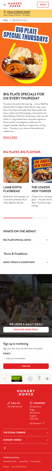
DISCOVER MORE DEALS (26, 329)
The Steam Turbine (14, 432)
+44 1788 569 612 (14, 406)
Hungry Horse (12, 440)
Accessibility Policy (9, 461)
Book (43, 4)
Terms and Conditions (19, 466)
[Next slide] (47, 379)
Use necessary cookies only (26, 281)
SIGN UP (26, 366)
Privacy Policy (36, 461)
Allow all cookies (26, 273)
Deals (5, 20)
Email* (7, 353)
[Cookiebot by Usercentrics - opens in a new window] (38, 187)
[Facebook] (4, 448)
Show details (38, 265)
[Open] (4, 4)
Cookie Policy (23, 461)
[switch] (45, 239)
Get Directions (35, 423)
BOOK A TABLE (10, 137)
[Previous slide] (5, 379)
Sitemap (6, 466)
